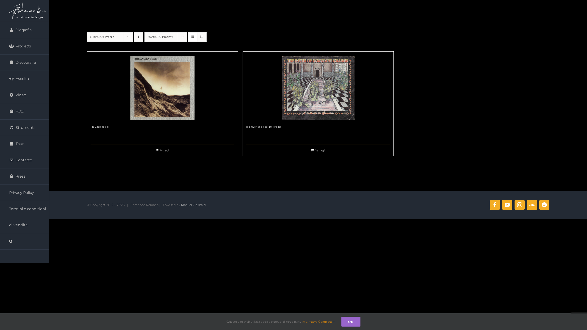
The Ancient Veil (100, 127)
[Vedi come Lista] (201, 37)
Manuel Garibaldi (194, 205)
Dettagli (164, 150)
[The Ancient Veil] (162, 86)
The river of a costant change (264, 127)
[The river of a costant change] (318, 86)
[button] (24, 241)
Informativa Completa (317, 322)
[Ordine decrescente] (138, 37)
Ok (351, 322)
